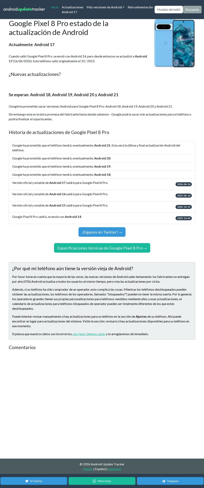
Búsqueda (192, 9)
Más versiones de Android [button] (104, 7)
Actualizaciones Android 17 (72, 9)
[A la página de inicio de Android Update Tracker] (24, 9)
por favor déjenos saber (89, 334)
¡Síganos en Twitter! (100, 232)
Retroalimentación (140, 7)
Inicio (55, 7)
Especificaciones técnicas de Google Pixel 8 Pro (100, 247)
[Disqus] (83, 404)
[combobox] (169, 9)
